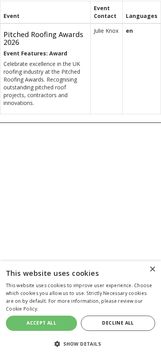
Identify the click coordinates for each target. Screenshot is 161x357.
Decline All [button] (118, 323)
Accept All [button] (41, 323)
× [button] (152, 269)
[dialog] (80, 309)
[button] (80, 343)
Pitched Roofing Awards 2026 (43, 38)
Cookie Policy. (22, 308)
